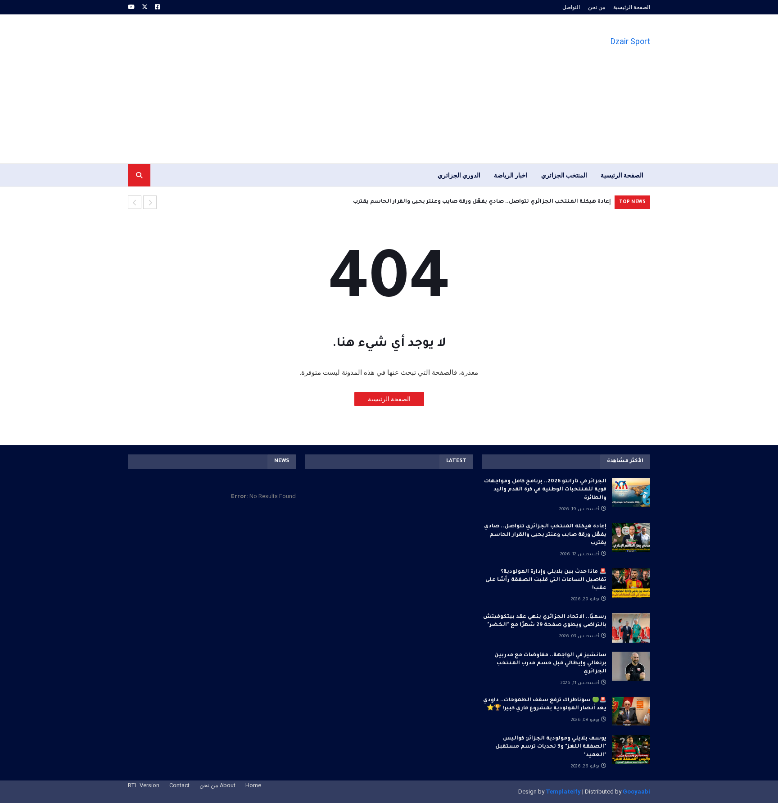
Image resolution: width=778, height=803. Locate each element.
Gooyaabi (636, 791)
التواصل (571, 7)
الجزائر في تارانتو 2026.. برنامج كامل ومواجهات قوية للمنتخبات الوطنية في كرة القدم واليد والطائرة (545, 490)
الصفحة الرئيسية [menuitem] (622, 175)
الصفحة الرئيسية (631, 7)
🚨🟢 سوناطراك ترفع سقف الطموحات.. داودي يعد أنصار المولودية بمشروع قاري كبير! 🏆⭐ (544, 705)
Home (253, 785)
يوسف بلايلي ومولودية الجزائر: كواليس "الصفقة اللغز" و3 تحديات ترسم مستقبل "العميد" (550, 747)
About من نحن (217, 785)
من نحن (596, 7)
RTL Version (143, 785)
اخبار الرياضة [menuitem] (511, 175)
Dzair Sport (630, 41)
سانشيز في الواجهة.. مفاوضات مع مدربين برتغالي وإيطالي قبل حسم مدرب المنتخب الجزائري (550, 664)
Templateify (563, 791)
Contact (179, 785)
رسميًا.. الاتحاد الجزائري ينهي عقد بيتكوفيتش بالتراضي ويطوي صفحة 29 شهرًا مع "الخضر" (544, 621)
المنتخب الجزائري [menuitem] (564, 175)
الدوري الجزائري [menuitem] (459, 175)
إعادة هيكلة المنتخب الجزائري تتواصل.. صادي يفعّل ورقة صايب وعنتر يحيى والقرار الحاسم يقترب (482, 202)
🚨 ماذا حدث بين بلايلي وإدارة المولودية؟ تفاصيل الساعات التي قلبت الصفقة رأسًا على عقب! (545, 580)
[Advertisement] (292, 89)
